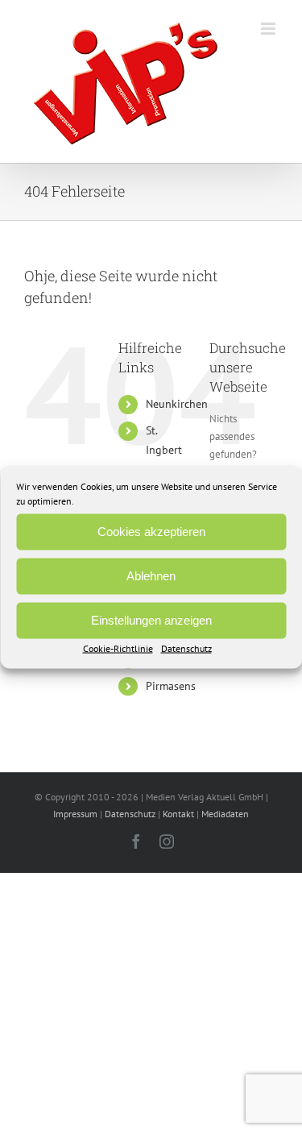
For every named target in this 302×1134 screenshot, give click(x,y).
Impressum (75, 814)
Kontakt (178, 814)
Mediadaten (225, 814)
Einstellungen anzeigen (151, 620)
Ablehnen (151, 576)
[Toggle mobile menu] (269, 28)
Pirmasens (171, 686)
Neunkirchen (177, 404)
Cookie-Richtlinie (118, 648)
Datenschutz (186, 648)
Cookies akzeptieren (151, 531)
